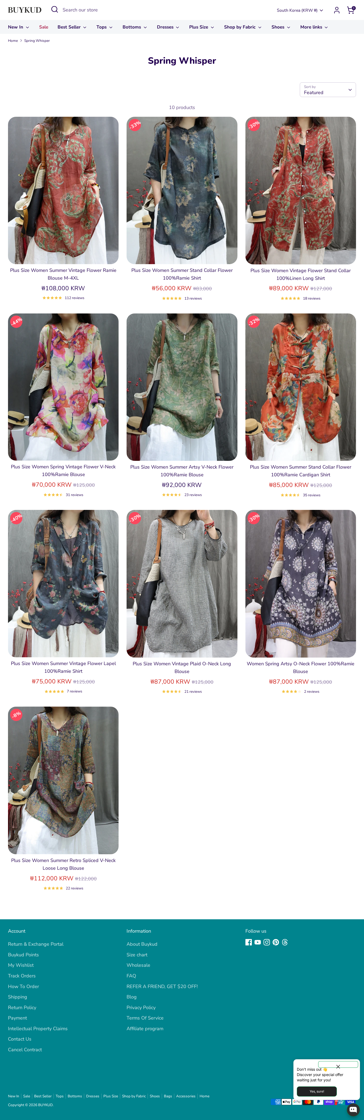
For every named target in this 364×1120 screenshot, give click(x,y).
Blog (132, 997)
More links (311, 27)
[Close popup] (338, 1064)
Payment (17, 1018)
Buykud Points (23, 955)
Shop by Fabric (240, 27)
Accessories (186, 1096)
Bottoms (132, 27)
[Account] (336, 10)
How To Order (23, 986)
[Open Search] (54, 9)
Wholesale (138, 965)
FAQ (131, 976)
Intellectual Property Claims (38, 1028)
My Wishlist (21, 965)
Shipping (17, 997)
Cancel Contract (25, 1049)
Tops (102, 27)
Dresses (166, 27)
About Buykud (142, 944)
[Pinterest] (276, 942)
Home (13, 40)
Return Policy (22, 1007)
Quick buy (63, 255)
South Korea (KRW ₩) (297, 10)
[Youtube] (257, 942)
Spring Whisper (37, 40)
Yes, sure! (317, 1091)
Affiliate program (145, 1028)
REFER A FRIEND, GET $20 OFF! (162, 986)
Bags (168, 1096)
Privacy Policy (141, 1007)
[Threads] (285, 942)
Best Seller (70, 27)
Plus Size (199, 27)
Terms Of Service (145, 1018)
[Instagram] (267, 942)
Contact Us (19, 1039)
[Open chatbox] (353, 1109)
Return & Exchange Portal (35, 944)
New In (16, 27)
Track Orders (22, 976)
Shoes (279, 27)
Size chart (137, 955)
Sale (43, 27)
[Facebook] (248, 942)
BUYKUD (45, 1104)
